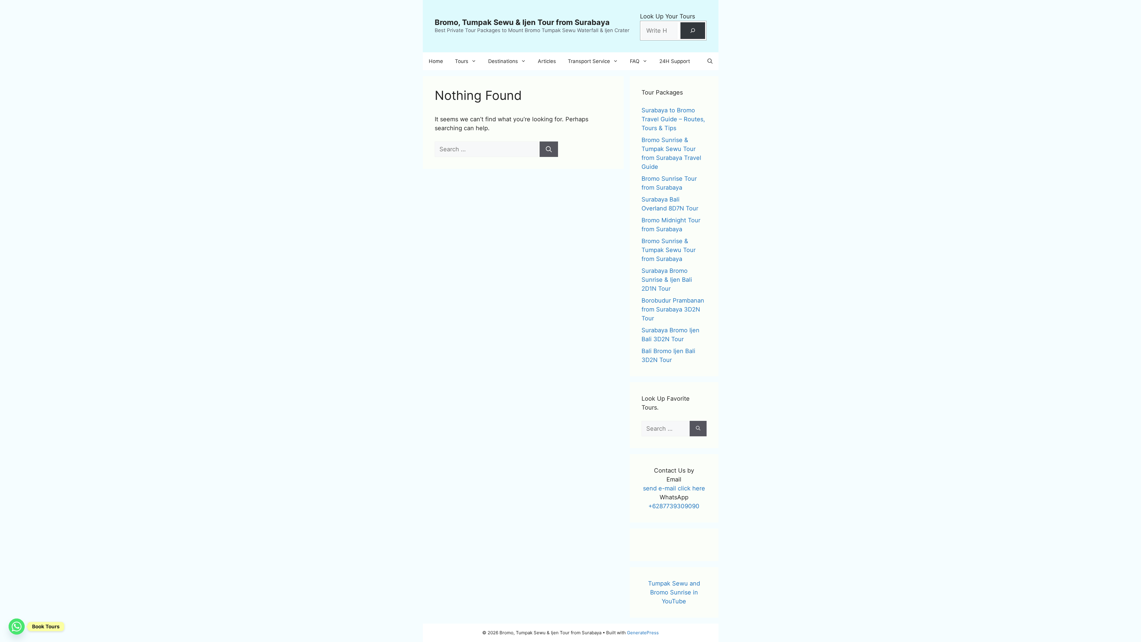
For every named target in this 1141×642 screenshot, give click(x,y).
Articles (547, 61)
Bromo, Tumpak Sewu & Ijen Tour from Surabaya (522, 22)
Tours (461, 61)
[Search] (692, 30)
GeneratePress (643, 632)
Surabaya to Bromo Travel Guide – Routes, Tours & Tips (673, 119)
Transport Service (589, 61)
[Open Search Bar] (710, 61)
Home (436, 61)
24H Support (674, 61)
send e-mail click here (674, 488)
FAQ (634, 61)
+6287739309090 (673, 506)
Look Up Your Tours (667, 16)
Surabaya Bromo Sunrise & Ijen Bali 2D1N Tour (667, 279)
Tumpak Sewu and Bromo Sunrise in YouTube (674, 592)
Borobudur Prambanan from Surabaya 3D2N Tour (673, 309)
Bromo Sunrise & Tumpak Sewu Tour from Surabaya (669, 249)
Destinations (503, 61)
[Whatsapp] (17, 627)
